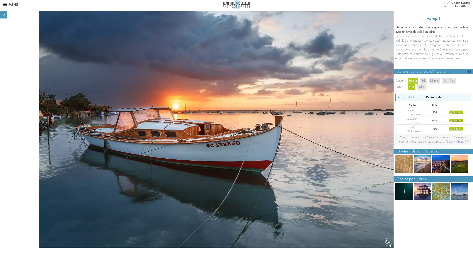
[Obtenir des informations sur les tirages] (469, 71)
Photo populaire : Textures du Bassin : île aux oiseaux (441, 191)
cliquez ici (461, 142)
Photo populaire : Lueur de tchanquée (422, 191)
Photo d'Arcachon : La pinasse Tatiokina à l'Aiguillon (459, 164)
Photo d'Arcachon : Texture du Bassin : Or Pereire (404, 164)
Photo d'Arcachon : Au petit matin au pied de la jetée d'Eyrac (422, 164)
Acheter (457, 112)
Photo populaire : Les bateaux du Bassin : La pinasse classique (404, 191)
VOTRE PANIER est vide (461, 4)
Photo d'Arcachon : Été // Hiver (441, 164)
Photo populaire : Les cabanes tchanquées (459, 191)
